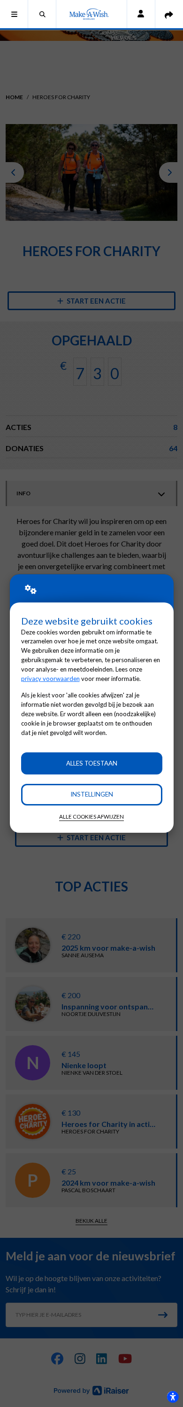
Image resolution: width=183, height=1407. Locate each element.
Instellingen (91, 794)
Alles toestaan (91, 763)
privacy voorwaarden (50, 678)
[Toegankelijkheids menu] (172, 1396)
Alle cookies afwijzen (91, 816)
